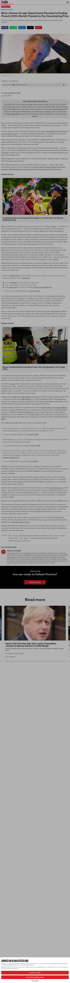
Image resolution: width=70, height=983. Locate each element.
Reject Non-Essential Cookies (35, 977)
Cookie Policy (35, 980)
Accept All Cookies (35, 972)
